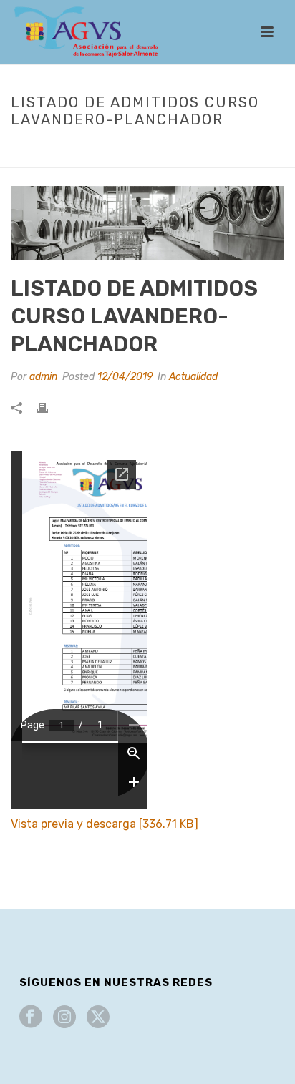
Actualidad (91, 149)
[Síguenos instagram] (64, 1017)
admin (43, 377)
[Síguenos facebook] (30, 1017)
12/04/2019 (125, 377)
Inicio (41, 149)
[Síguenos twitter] (98, 1017)
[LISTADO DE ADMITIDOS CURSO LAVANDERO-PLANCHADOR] (147, 223)
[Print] (49, 407)
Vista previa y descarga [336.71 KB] (104, 824)
